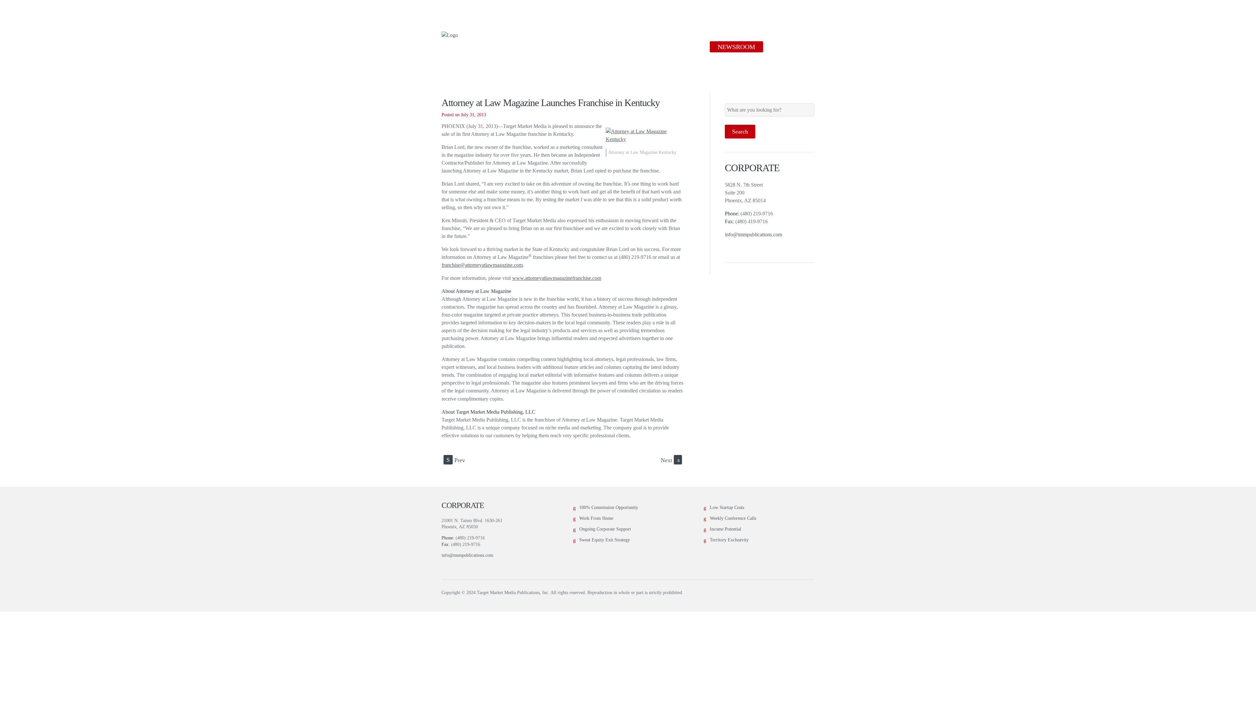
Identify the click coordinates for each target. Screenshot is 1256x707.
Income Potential (725, 529)
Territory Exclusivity (729, 539)
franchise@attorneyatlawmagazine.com (482, 265)
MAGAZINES (590, 46)
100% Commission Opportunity (608, 507)
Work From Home (596, 518)
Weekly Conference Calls (733, 518)
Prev (455, 460)
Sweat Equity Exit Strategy (604, 539)
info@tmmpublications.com (753, 234)
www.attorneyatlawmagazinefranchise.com (556, 278)
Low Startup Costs (727, 507)
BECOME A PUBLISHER (663, 46)
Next (670, 460)
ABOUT (540, 46)
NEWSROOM (736, 46)
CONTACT (790, 46)
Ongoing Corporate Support (605, 529)
